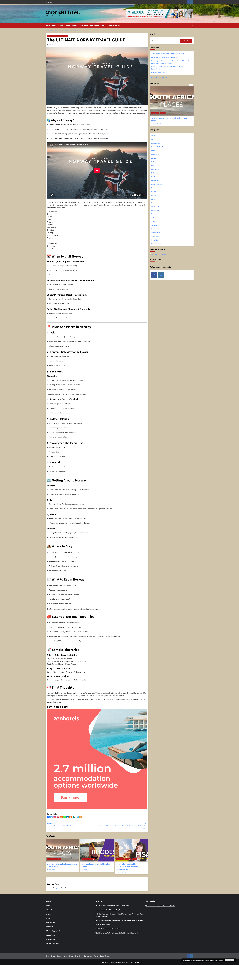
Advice (104, 25)
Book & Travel (114, 25)
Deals (54, 25)
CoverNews (125, 962)
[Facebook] (48, 817)
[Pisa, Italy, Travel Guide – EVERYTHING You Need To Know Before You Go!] (131, 850)
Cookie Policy (50, 935)
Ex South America (157, 184)
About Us (49, 910)
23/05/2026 (120, 872)
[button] (192, 25)
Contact (48, 918)
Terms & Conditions (52, 943)
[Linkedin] (67, 817)
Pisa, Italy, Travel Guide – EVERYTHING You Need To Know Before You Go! (129, 867)
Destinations (94, 25)
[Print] (70, 817)
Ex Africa (58, 859)
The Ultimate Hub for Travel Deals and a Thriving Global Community (117, 933)
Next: (122, 825)
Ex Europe (64, 36)
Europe (58, 36)
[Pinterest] (58, 817)
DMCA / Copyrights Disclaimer (56, 931)
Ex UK (153, 188)
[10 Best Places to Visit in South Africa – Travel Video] (62, 850)
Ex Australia (155, 169)
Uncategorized (156, 244)
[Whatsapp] (64, 817)
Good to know (155, 206)
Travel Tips (154, 240)
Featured (154, 195)
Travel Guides (155, 232)
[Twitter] (51, 817)
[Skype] (77, 817)
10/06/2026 (51, 869)
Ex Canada (154, 173)
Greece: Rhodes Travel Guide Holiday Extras (165, 57)
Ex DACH (154, 176)
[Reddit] (61, 817)
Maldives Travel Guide (158, 73)
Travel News (155, 236)
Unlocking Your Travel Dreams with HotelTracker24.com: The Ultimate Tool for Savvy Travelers (170, 62)
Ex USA (134, 859)
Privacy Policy (50, 939)
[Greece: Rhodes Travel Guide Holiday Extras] (97, 850)
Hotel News (83, 25)
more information (218, 960)
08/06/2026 (85, 869)
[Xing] (74, 817)
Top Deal (154, 225)
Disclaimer (49, 926)
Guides (60, 25)
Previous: (60, 824)
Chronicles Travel (63, 12)
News (68, 25)
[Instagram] (54, 817)
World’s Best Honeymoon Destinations (108, 929)
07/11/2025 (52, 44)
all (152, 139)
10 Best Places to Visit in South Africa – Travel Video (167, 53)
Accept (230, 960)
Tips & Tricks (155, 221)
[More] (80, 817)
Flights (74, 25)
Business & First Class (158, 147)
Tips (152, 217)
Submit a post (50, 922)
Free (152, 203)
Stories (153, 214)
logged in (58, 888)
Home (48, 25)
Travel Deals (155, 229)
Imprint (48, 914)
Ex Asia (153, 165)
